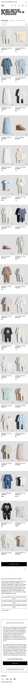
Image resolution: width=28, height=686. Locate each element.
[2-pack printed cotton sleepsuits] (7, 334)
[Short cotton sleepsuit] (7, 393)
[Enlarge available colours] (2, 51)
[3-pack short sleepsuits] (7, 185)
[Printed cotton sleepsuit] (7, 66)
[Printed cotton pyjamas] (7, 274)
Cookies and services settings (15, 669)
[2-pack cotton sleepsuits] (7, 304)
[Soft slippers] (7, 244)
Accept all (15, 663)
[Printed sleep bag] (7, 95)
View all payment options (6, 681)
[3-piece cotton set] (7, 364)
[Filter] (26, 24)
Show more (4, 610)
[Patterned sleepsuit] (7, 511)
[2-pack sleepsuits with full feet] (7, 36)
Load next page (14, 564)
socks (14, 593)
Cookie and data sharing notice (15, 659)
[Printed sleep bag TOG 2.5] (7, 155)
